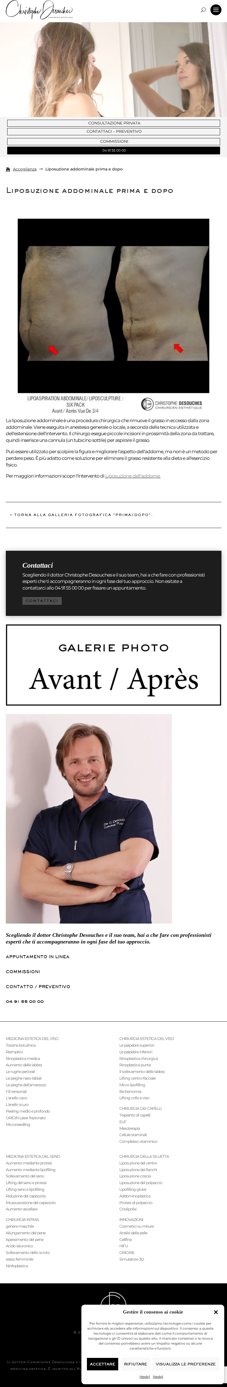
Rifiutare (135, 1364)
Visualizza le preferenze (186, 1364)
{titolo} (145, 1376)
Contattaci (42, 601)
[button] (216, 1312)
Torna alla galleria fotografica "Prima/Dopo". (83, 515)
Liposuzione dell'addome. (133, 476)
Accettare (102, 1364)
